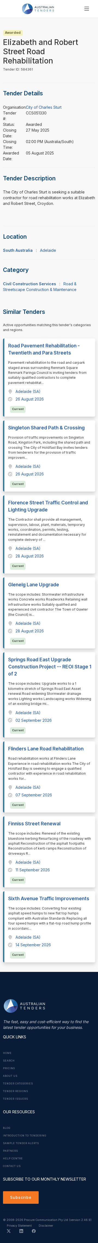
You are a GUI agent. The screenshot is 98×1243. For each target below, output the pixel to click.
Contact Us (12, 1166)
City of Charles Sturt (44, 107)
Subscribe (20, 1197)
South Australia (18, 250)
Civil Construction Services (29, 283)
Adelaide (48, 250)
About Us (10, 1076)
